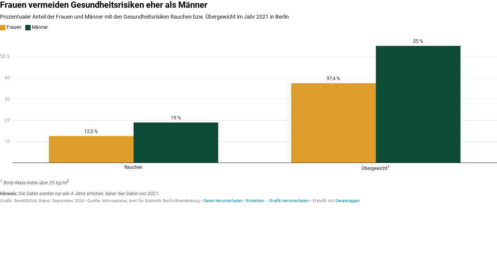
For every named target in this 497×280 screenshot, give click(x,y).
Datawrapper (347, 200)
